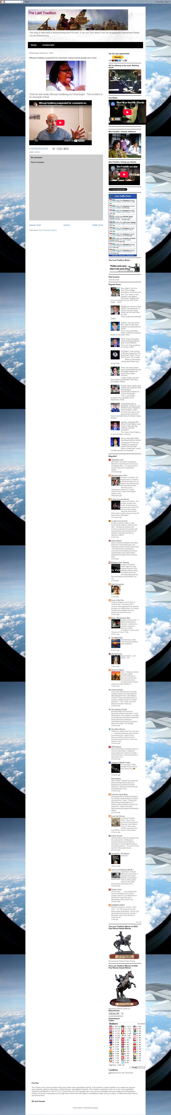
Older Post (97, 225)
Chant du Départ (117, 670)
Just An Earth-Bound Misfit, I (122, 870)
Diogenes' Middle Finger (120, 762)
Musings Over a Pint (119, 475)
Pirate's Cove (116, 889)
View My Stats (114, 280)
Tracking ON (129, 255)
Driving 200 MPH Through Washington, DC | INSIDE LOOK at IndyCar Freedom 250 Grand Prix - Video (124, 798)
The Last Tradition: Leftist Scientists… (121, 246)
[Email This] (58, 148)
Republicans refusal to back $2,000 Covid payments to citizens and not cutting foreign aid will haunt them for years (131, 310)
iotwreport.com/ (117, 460)
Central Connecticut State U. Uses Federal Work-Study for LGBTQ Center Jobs (124, 525)
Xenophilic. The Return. (120, 854)
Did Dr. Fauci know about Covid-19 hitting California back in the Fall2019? (130, 341)
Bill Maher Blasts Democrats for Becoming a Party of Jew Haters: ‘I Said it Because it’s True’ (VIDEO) (124, 713)
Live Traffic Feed (123, 196)
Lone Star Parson (118, 816)
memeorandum (117, 690)
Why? (123, 672)
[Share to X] (62, 148)
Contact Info (48, 45)
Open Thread (116, 781)
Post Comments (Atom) (47, 230)
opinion (37, 152)
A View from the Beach (120, 499)
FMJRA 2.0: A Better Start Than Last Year (125, 731)
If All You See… (116, 891)
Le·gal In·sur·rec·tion (119, 521)
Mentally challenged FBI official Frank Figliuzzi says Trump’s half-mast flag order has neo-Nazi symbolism (131, 426)
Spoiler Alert (125, 872)
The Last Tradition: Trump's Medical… (121, 251)
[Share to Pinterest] (67, 148)
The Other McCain (118, 729)
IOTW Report (116, 747)
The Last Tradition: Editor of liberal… (121, 212)
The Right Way (117, 638)
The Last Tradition (115, 207)
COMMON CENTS (118, 905)
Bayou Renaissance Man (120, 618)
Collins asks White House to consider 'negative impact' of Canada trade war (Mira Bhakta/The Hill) (124, 694)
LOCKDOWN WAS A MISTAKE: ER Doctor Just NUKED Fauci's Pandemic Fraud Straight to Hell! (130, 407)
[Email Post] (53, 148)
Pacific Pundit (116, 836)
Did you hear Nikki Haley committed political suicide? (131, 439)
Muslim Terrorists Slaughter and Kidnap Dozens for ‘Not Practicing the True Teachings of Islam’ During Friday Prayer (125, 545)
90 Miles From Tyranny (120, 562)
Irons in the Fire (117, 600)
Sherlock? (124, 856)
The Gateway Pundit (119, 709)
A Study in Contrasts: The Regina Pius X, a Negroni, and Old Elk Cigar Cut (130, 479)
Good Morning (126, 640)
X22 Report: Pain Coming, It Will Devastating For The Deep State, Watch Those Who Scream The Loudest (130, 354)
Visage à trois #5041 (128, 564)
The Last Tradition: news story (124, 224)
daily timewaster (117, 584)
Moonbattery (116, 779)
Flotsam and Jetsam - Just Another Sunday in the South (130, 503)
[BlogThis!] (60, 148)
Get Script (115, 255)
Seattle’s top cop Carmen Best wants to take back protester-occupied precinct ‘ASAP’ (131, 326)
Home (34, 45)
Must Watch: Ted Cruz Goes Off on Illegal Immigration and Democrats (131, 290)
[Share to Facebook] (65, 148)
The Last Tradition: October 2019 (120, 202)
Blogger (95, 1108)
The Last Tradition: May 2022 (119, 229)
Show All (138, 922)
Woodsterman (116, 654)
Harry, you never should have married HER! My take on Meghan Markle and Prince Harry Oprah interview (131, 371)
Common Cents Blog (119, 794)
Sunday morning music (129, 620)
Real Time (122, 255)
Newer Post (35, 225)
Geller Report (116, 541)
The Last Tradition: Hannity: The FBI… (121, 218)
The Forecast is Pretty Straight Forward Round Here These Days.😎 (129, 766)
